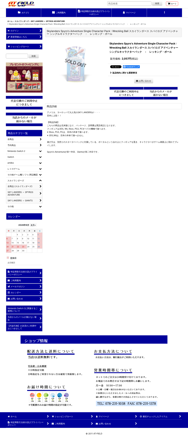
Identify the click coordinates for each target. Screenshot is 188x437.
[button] (164, 12)
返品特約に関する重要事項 (124, 72)
